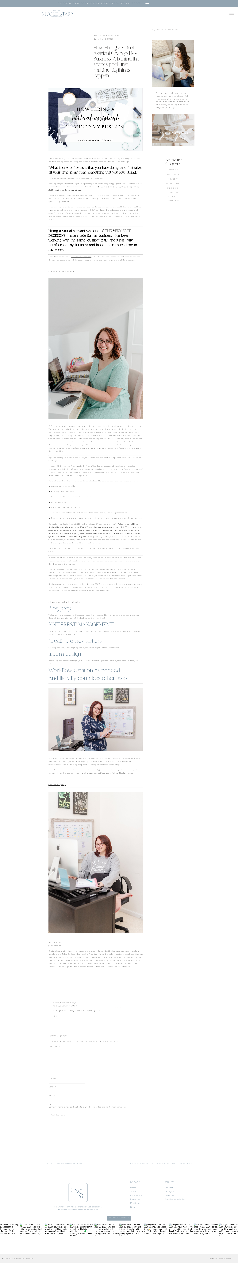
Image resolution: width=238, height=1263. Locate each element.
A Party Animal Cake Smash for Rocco (64, 1164)
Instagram (169, 1191)
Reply (55, 1016)
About (133, 1191)
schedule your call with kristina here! (65, 602)
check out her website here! (61, 272)
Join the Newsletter (174, 1199)
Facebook (169, 1195)
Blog (132, 1207)
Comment (54, 1046)
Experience (136, 1195)
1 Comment (118, 1007)
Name (52, 1078)
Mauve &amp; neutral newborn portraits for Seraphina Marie (161, 1164)
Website (53, 1095)
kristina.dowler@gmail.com (98, 773)
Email (52, 1087)
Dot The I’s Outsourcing (82, 257)
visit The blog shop (57, 785)
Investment (136, 1199)
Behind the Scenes (104, 36)
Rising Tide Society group (97, 466)
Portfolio (135, 1203)
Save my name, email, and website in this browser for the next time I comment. (87, 1107)
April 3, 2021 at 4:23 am (65, 1006)
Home (133, 1188)
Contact (168, 1188)
